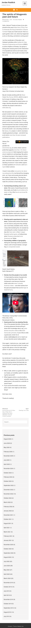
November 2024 (8, 468)
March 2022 (7, 502)
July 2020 (6, 561)
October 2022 (8, 498)
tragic (24, 288)
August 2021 (7, 523)
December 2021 (8, 515)
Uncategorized (5, 21)
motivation (18, 165)
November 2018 (8, 599)
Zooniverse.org (6, 148)
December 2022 (8, 490)
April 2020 (7, 574)
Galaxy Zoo (8, 131)
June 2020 (7, 566)
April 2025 (7, 464)
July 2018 (6, 616)
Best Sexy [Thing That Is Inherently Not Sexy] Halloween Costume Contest (15, 29)
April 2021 (7, 528)
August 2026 (7, 439)
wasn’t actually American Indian (13, 284)
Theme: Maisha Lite (18, 626)
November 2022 (8, 494)
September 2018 (8, 608)
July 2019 (6, 591)
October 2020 (8, 549)
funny (11, 290)
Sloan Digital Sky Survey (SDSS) (13, 96)
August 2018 (7, 612)
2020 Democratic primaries (14, 332)
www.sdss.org (6, 107)
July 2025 (6, 460)
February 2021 (8, 536)
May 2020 (7, 570)
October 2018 (8, 604)
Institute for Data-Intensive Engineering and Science (14, 43)
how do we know (20, 192)
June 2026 (7, 443)
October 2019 (8, 587)
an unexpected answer (13, 247)
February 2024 (8, 477)
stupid (6, 290)
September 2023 (8, 485)
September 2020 (8, 553)
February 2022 (8, 506)
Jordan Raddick (8, 2)
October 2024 (8, 473)
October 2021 (8, 519)
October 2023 (8, 481)
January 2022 (8, 511)
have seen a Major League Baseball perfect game (14, 233)
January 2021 (8, 540)
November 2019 (8, 582)
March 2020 (7, 578)
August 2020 (7, 557)
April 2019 (7, 595)
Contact (10, 626)
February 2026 (8, 452)
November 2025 (8, 456)
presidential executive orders (15, 329)
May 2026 (7, 447)
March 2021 (7, 532)
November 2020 (8, 544)
